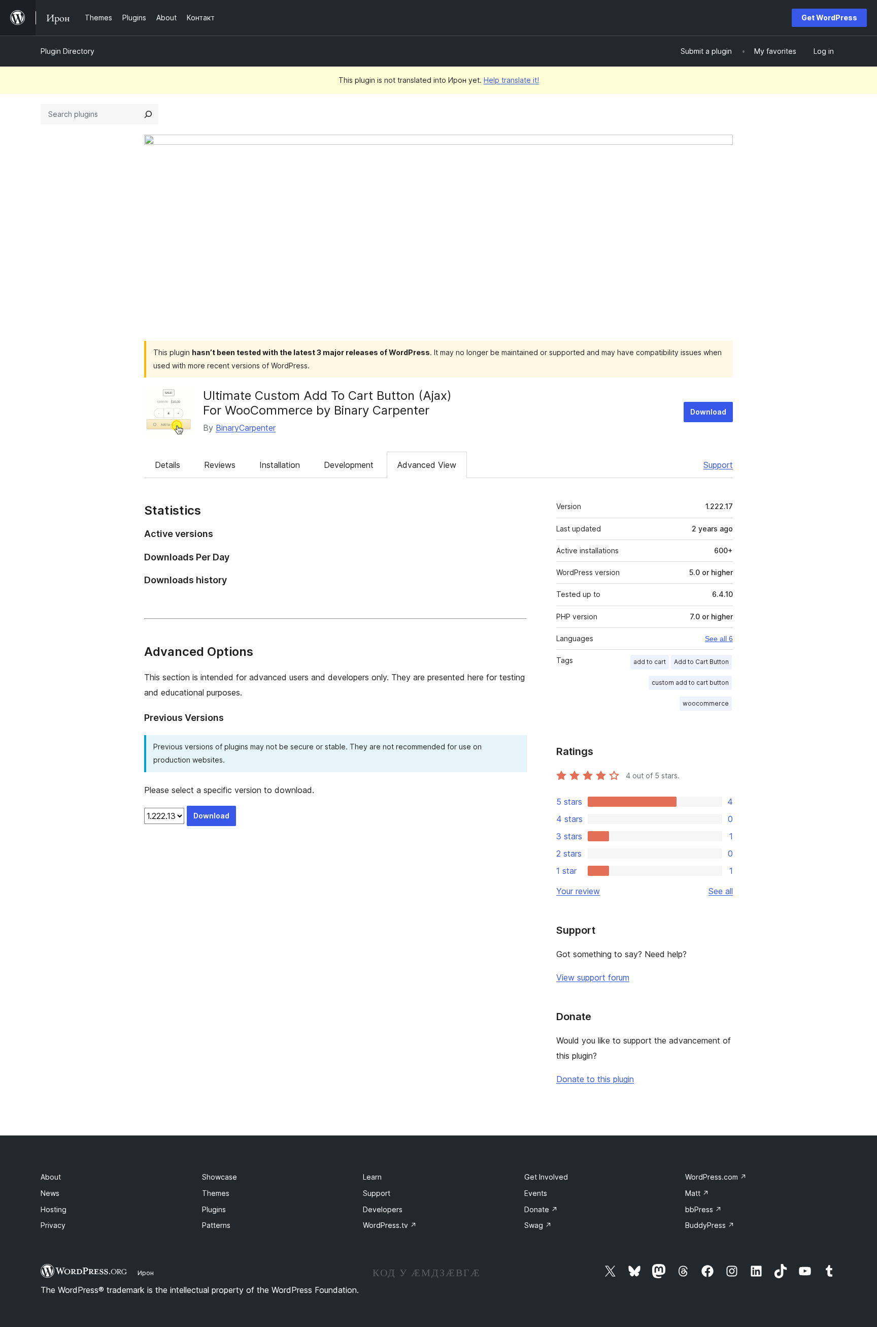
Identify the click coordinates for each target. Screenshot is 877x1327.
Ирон (146, 1273)
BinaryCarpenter (246, 428)
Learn (372, 1177)
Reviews (219, 465)
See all (721, 891)
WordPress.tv (390, 1225)
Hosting (53, 1209)
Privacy (53, 1225)
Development (349, 465)
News (50, 1193)
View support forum (592, 977)
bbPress (703, 1209)
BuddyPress (709, 1225)
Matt (697, 1193)
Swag (538, 1225)
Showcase (219, 1177)
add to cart (649, 662)
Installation (279, 465)
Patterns (216, 1225)
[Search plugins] (148, 114)
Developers (382, 1209)
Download (708, 411)
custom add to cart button (690, 682)
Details (167, 465)
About (51, 1177)
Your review (578, 891)
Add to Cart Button (701, 662)
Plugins (214, 1209)
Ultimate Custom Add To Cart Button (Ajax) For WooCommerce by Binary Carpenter (327, 403)
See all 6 (719, 639)
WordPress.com (716, 1177)
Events (535, 1193)
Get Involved (546, 1177)
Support (718, 465)
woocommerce (706, 703)
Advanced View (426, 465)
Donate (541, 1209)
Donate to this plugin (595, 1079)
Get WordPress (829, 17)
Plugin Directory (67, 51)
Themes (215, 1193)
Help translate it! (511, 80)
